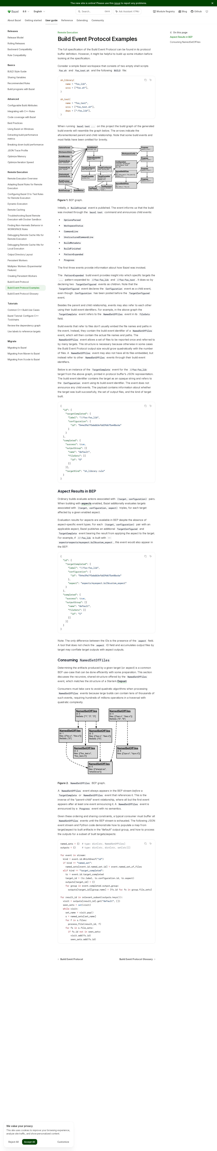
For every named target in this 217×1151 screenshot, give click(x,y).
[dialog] (39, 1134)
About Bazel (14, 20)
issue (117, 3)
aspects (86, 503)
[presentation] (106, 891)
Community (98, 20)
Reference (67, 20)
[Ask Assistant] (151, 80)
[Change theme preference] (206, 11)
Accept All (29, 1141)
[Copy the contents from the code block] (145, 80)
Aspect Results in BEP (181, 37)
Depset (121, 681)
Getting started (33, 20)
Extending (82, 20)
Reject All (13, 1141)
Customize (63, 1141)
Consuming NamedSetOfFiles (185, 42)
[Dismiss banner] (212, 3)
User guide (51, 20)
